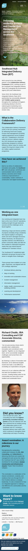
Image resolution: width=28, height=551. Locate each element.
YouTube (11, 522)
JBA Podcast (19, 522)
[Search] (25, 6)
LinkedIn (4, 522)
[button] (20, 206)
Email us (14, 1)
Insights (9, 11)
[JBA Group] (3, 535)
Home (3, 11)
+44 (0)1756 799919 (21, 1)
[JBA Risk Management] (7, 535)
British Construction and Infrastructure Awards (13, 464)
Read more (14, 37)
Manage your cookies (7, 544)
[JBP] (15, 535)
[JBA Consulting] (4, 5)
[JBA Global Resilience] (11, 535)
